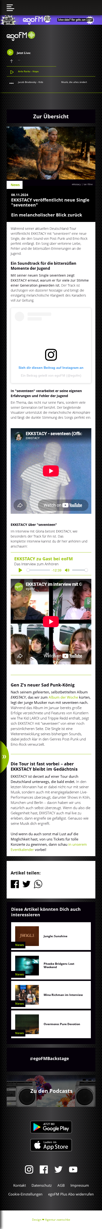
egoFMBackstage (51, 1058)
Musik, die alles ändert (74, 82)
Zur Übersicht (51, 116)
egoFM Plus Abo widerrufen (71, 1194)
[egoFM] (21, 39)
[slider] (38, 570)
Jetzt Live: (23, 53)
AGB (61, 1185)
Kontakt (19, 1185)
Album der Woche (63, 697)
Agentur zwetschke (57, 1220)
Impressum (79, 1185)
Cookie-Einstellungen (25, 1194)
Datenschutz (42, 1185)
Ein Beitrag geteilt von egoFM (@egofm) (51, 375)
